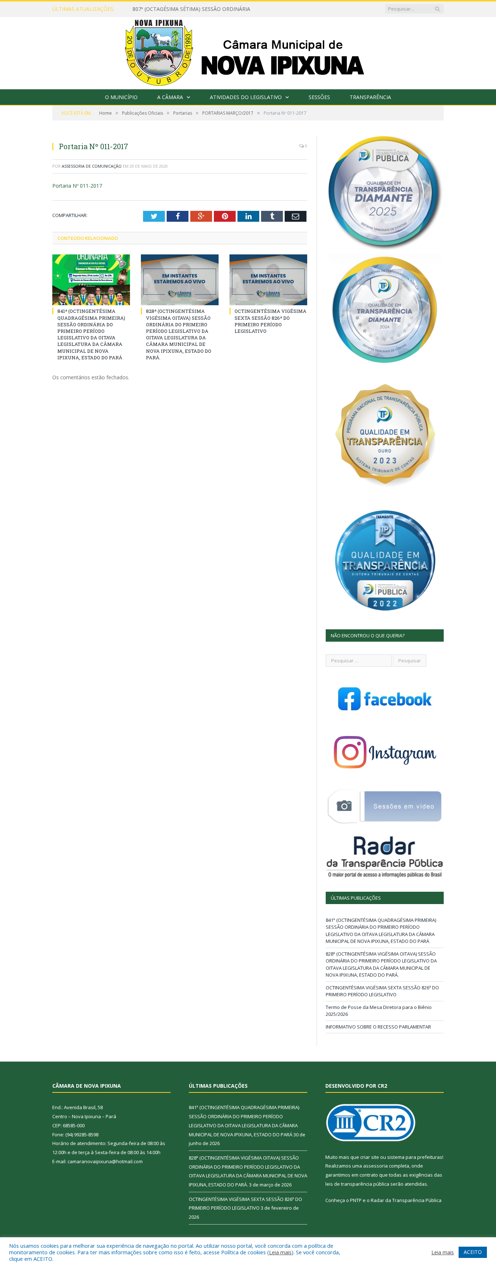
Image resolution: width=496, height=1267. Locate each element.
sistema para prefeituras (414, 1157)
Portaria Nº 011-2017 (77, 185)
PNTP (356, 1200)
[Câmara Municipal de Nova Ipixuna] (248, 51)
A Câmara (170, 97)
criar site (369, 1157)
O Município (121, 97)
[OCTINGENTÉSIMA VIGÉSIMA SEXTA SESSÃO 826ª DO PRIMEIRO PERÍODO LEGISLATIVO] (268, 279)
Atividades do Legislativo (246, 97)
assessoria (375, 1165)
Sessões (319, 97)
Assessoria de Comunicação (92, 166)
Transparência (370, 97)
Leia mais (280, 1252)
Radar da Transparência (397, 1200)
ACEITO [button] (473, 1251)
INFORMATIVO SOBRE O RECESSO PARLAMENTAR (378, 1026)
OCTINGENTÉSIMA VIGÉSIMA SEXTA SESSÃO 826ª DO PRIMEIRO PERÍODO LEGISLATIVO (270, 321)
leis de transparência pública (357, 1184)
